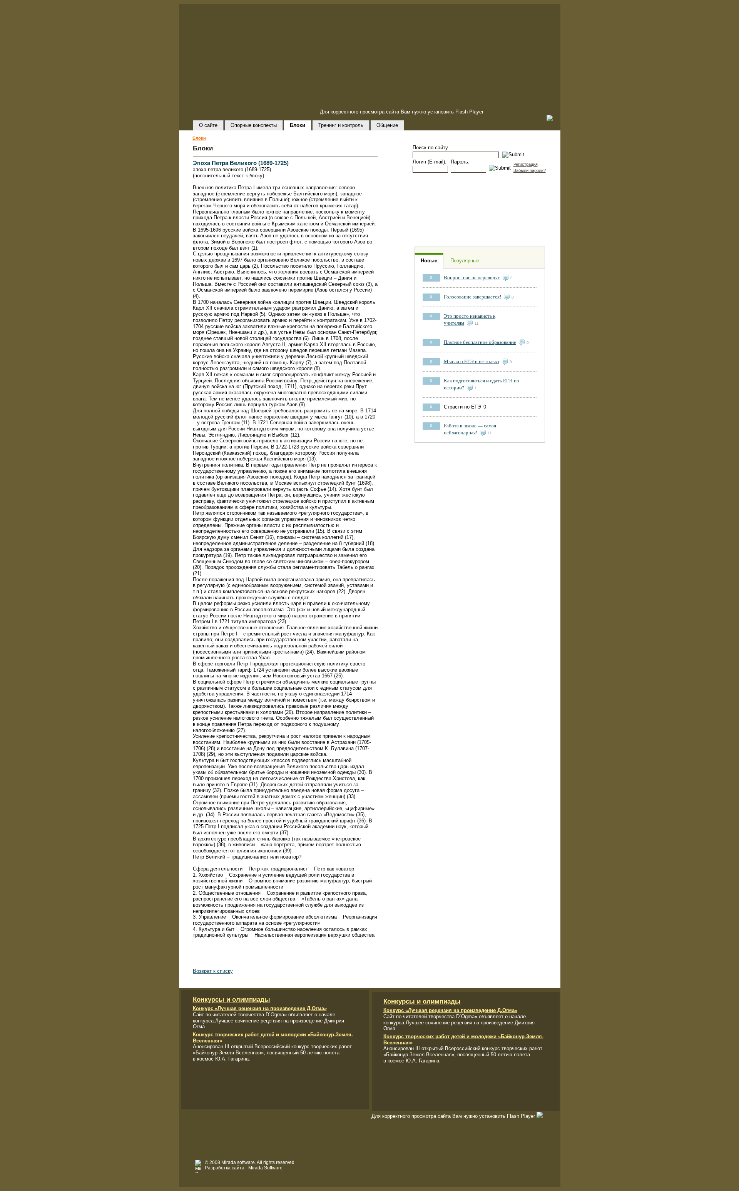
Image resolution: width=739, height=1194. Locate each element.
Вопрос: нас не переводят (472, 277)
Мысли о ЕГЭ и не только (471, 361)
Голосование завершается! (472, 296)
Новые (429, 260)
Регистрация (525, 164)
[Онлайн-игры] (480, 210)
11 (477, 323)
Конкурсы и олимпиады (231, 999)
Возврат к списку (213, 971)
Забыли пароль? (529, 170)
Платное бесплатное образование (480, 342)
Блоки (199, 138)
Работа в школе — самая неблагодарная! (470, 429)
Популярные (464, 260)
